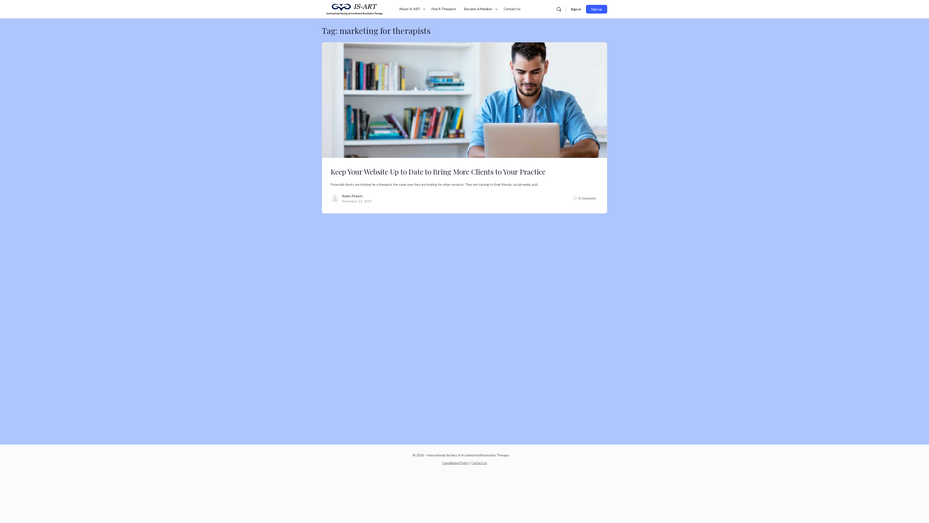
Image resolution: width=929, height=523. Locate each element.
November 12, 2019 (357, 201)
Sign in (576, 9)
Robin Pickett (352, 196)
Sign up (596, 9)
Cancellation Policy (455, 463)
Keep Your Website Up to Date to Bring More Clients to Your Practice (438, 172)
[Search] (559, 9)
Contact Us (479, 463)
